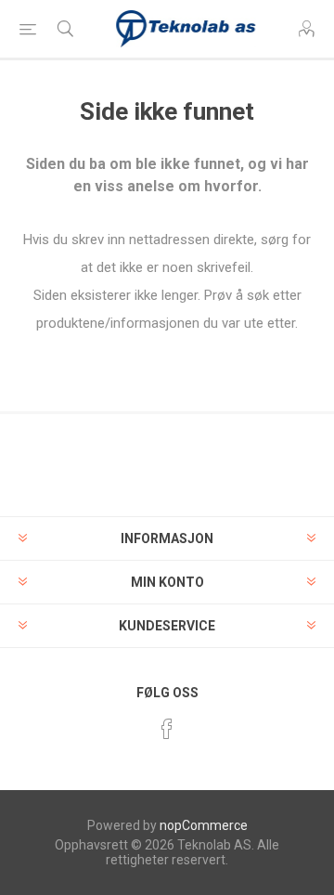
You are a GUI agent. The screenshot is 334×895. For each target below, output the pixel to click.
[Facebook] (167, 729)
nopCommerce (204, 825)
